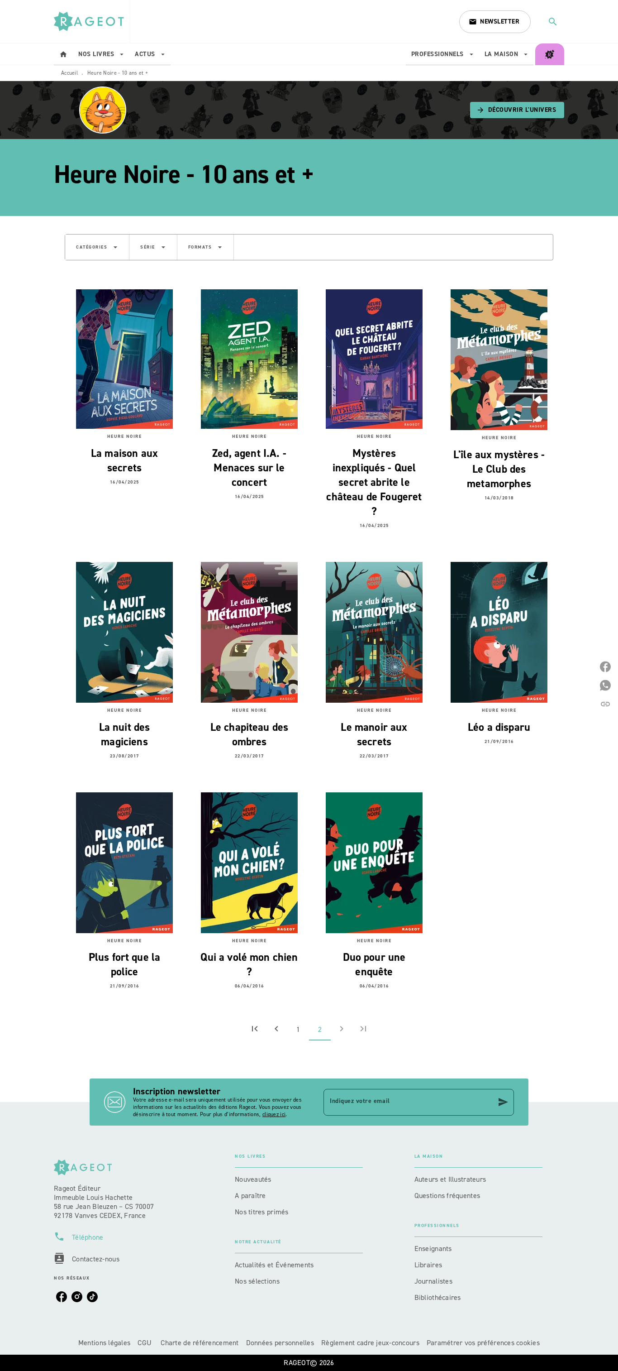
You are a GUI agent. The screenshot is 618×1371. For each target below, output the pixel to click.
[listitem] (61, 1296)
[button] (495, 21)
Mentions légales (104, 1342)
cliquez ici (273, 1114)
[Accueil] (92, 21)
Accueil (69, 73)
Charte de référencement (199, 1342)
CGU (145, 1342)
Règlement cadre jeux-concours (370, 1342)
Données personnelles (280, 1342)
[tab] (63, 54)
